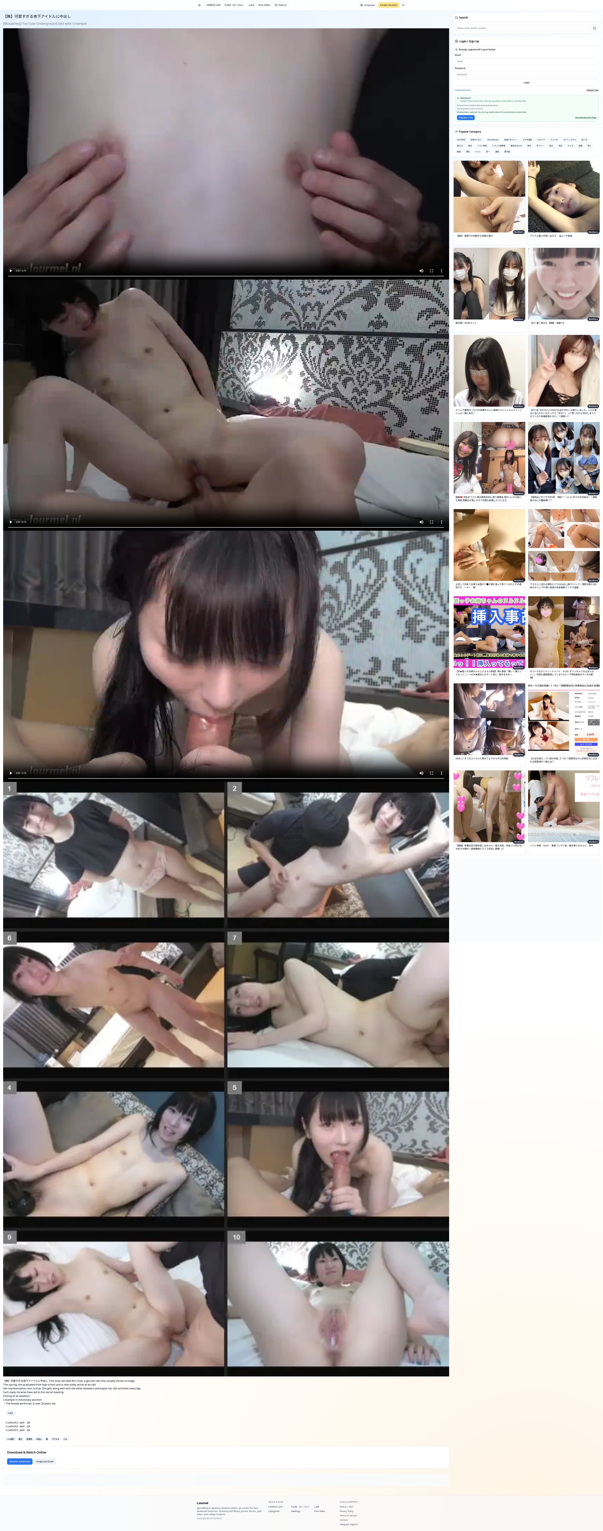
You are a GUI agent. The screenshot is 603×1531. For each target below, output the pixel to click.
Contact (344, 1519)
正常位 (29, 1439)
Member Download (20, 1461)
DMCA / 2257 (346, 1506)
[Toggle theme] (403, 5)
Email (458, 54)
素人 (20, 1439)
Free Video (264, 4)
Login (527, 82)
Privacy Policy (346, 1511)
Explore (283, 4)
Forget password (462, 90)
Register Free (592, 90)
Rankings (295, 1511)
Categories (274, 1511)
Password (460, 68)
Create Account (388, 4)
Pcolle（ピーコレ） (234, 4)
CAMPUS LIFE (213, 4)
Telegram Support (349, 1524)
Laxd (251, 4)
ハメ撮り (11, 1439)
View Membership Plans (585, 117)
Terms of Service (348, 1515)
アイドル (55, 1439)
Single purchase (45, 1461)
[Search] (594, 28)
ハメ (65, 1439)
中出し (39, 1439)
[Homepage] (199, 5)
